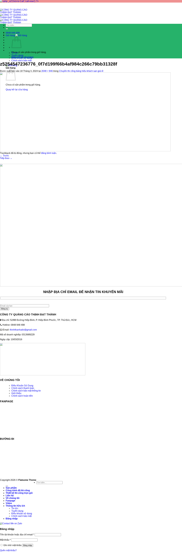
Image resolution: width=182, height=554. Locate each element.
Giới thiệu (16, 393)
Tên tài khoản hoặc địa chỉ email (17, 534)
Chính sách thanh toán (22, 388)
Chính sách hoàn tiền (22, 396)
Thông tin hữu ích (15, 50)
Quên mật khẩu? (8, 550)
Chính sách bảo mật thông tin (26, 390)
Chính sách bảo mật (21, 60)
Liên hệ (10, 40)
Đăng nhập (27, 545)
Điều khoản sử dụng (21, 513)
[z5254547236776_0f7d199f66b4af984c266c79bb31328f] (85, 150)
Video (9, 47)
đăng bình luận (48, 153)
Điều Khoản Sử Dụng (22, 385)
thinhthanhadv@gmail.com (23, 329)
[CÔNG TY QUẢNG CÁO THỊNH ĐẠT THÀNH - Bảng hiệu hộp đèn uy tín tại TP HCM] (17, 17)
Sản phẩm (11, 488)
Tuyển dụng (17, 55)
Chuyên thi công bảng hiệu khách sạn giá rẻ (81, 71)
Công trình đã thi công (18, 490)
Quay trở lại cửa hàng (22, 57)
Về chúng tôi (12, 498)
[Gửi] (7, 28)
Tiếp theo (6, 158)
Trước (4, 155)
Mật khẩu (5, 540)
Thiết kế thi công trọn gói (19, 493)
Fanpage (10, 45)
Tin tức (14, 508)
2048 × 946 (47, 71)
